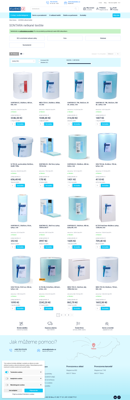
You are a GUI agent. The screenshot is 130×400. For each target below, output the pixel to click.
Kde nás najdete (113, 2)
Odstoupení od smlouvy (46, 380)
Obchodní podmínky (45, 374)
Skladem (44, 62)
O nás (100, 2)
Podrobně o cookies (45, 383)
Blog (105, 2)
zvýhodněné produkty (26, 31)
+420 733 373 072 (20, 349)
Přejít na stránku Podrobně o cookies (23, 394)
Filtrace (15, 54)
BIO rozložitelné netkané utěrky (27, 38)
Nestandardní (27, 45)
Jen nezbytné (13, 390)
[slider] (91, 63)
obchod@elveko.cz (49, 349)
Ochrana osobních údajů (47, 377)
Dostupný (45, 60)
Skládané (103, 38)
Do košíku (20, 124)
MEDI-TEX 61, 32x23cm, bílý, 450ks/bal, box (76, 288)
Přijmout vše (34, 390)
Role (64, 38)
